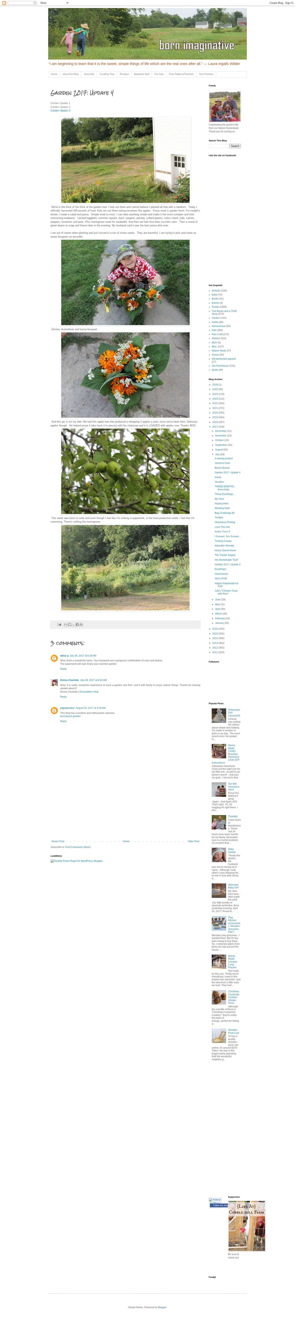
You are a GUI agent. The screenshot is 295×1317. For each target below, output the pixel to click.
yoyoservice (67, 708)
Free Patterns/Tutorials (181, 74)
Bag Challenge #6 (225, 513)
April (218, 609)
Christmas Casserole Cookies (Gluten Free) (233, 997)
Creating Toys (107, 74)
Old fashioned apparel (224, 358)
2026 (215, 384)
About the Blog (71, 74)
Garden (216, 318)
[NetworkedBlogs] (215, 1203)
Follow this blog (220, 1205)
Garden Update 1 (60, 103)
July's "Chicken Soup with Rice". (226, 592)
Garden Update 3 (60, 110)
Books (215, 298)
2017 (215, 426)
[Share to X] (73, 624)
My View (219, 499)
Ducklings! (220, 569)
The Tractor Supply (225, 555)
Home (54, 74)
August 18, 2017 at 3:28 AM (91, 708)
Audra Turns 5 (222, 531)
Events (215, 302)
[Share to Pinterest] (81, 624)
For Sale (159, 74)
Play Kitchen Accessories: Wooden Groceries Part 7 (234, 924)
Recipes (124, 74)
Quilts (215, 369)
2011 (215, 652)
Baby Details (232, 850)
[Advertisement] (125, 810)
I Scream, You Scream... (228, 536)
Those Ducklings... (225, 494)
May (217, 604)
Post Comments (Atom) (78, 847)
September (221, 445)
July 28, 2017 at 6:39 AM (83, 655)
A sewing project (224, 458)
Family (215, 306)
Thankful (233, 816)
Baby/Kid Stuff (141, 74)
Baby (214, 294)
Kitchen (216, 338)
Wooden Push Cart (233, 1031)
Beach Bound (222, 467)
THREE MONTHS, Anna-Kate (225, 488)
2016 (215, 628)
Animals (216, 290)
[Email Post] (59, 624)
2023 (215, 398)
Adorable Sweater (224, 545)
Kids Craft (217, 334)
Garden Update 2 (60, 106)
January (220, 623)
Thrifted (219, 517)
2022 (215, 403)
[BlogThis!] (70, 624)
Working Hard (222, 508)
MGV (214, 342)
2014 (215, 638)
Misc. (214, 346)
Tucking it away (223, 541)
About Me (89, 74)
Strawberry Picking (225, 522)
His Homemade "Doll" (226, 559)
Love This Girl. (222, 527)
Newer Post (58, 841)
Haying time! (221, 503)
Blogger (162, 1307)
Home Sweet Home (225, 550)
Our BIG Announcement (233, 786)
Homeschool (219, 326)
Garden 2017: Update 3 (227, 564)
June (218, 599)
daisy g (64, 655)
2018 (215, 422)
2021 (215, 408)
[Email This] (66, 624)
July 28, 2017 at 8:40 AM (93, 680)
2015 (215, 633)
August (219, 449)
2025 (215, 389)
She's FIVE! (221, 578)
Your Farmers (206, 74)
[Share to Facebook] (77, 624)
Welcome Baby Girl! (233, 886)
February (220, 618)
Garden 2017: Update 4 (227, 472)
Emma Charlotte (69, 680)
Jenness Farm (222, 463)
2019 (215, 417)
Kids (214, 330)
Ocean (215, 354)
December (221, 431)
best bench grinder (70, 716)
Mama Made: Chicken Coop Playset (232, 962)
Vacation (219, 481)
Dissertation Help (89, 691)
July (217, 454)
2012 (215, 647)
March (219, 613)
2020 (215, 412)
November (221, 435)
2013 (215, 643)
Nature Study (219, 350)
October (219, 440)
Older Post (193, 841)
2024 (215, 394)
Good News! (221, 574)
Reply (63, 669)
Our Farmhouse (220, 365)
